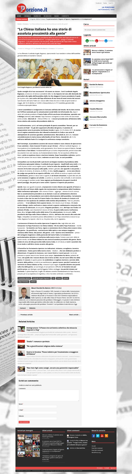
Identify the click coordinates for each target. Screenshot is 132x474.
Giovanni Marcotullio (98, 117)
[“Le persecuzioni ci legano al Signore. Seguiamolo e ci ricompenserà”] (87, 73)
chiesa (59, 278)
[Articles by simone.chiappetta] (86, 103)
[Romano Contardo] (68, 435)
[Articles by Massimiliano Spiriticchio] (86, 95)
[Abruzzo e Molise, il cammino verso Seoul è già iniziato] (87, 54)
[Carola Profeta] (68, 440)
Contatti (65, 16)
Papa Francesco (23, 281)
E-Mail (21, 410)
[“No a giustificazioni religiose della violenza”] (21, 347)
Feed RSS (111, 3)
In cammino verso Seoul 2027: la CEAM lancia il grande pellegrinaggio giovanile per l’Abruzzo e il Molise (53, 443)
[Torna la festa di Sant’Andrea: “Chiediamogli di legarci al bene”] (28, 450)
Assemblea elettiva (24, 278)
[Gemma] (68, 448)
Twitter (105, 3)
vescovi (33, 281)
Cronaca (27, 16)
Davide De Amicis (41, 48)
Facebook (98, 3)
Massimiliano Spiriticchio (100, 93)
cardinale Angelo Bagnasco (41, 278)
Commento (22, 388)
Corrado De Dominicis (98, 125)
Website (32, 308)
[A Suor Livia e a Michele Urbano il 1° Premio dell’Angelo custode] (21, 455)
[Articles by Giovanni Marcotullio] (86, 119)
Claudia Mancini (96, 109)
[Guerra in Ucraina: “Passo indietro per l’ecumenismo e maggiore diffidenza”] (21, 354)
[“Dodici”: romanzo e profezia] (21, 341)
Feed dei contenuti (97, 448)
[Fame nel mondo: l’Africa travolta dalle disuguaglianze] (36, 450)
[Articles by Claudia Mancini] (86, 111)
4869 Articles (56, 288)
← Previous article (25, 315)
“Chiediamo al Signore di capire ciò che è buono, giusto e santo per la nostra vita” (52, 457)
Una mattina (81, 448)
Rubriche (37, 16)
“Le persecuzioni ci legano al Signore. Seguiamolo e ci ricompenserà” (102, 71)
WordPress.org (96, 452)
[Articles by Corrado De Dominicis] (86, 127)
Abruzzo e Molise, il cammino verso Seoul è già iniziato (52, 435)
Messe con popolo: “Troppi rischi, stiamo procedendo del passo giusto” (77, 443)
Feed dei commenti (97, 450)
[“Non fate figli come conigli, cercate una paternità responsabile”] (21, 370)
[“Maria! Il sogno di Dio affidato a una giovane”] (36, 455)
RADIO (56, 16)
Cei (53, 278)
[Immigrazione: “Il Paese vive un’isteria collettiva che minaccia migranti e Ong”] (21, 330)
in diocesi (47, 16)
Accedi (94, 446)
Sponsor (113, 468)
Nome (20, 404)
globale (66, 278)
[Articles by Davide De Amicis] (86, 87)
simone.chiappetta (97, 101)
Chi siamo (100, 468)
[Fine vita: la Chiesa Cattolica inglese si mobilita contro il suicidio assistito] (36, 444)
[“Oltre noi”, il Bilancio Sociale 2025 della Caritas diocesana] (28, 455)
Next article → (74, 315)
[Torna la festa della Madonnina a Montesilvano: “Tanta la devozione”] (21, 450)
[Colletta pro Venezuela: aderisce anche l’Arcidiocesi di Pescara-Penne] (28, 444)
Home (19, 16)
